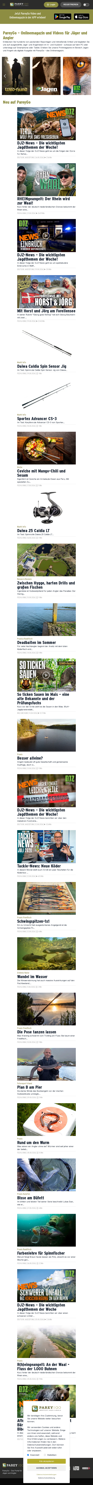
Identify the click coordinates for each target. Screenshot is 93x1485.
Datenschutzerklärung (46, 1478)
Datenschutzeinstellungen (46, 1474)
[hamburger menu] (4, 5)
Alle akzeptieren (46, 1461)
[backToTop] (87, 1479)
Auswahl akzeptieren (46, 1468)
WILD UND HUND (22, 713)
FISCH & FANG (21, 213)
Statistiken (51, 1455)
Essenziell (34, 1455)
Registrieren (70, 5)
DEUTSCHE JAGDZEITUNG (25, 158)
